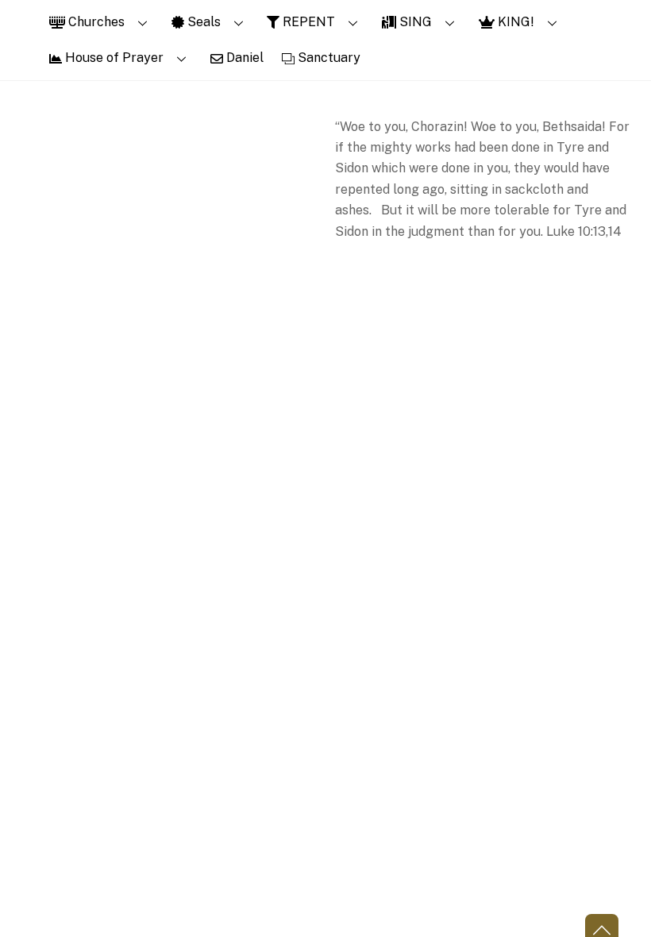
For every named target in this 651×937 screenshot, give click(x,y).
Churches (95, 21)
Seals (202, 21)
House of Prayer (113, 57)
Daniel (243, 57)
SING (414, 21)
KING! (514, 21)
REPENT (307, 21)
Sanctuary (327, 57)
